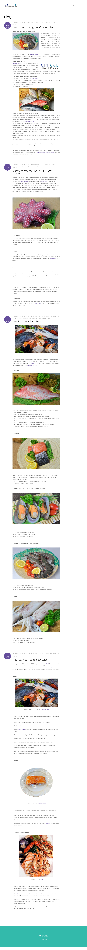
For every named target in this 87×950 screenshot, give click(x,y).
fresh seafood (44, 181)
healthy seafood (37, 303)
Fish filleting (37, 316)
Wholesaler (16, 167)
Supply (30, 166)
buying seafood (34, 363)
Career (68, 4)
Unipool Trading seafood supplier (46, 152)
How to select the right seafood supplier (33, 27)
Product (62, 4)
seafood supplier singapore (43, 22)
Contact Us (79, 4)
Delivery (28, 164)
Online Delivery (17, 318)
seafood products (33, 78)
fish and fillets (21, 729)
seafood (48, 823)
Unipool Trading (17, 63)
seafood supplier (34, 54)
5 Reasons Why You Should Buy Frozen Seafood (32, 172)
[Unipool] (11, 7)
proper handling (49, 667)
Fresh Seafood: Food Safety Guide (30, 659)
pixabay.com (45, 709)
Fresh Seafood (37, 164)
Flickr (41, 879)
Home (43, 4)
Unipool (35, 166)
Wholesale (50, 166)
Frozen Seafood (30, 22)
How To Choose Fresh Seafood (28, 321)
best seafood (53, 258)
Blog (73, 4)
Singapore (25, 166)
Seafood (20, 166)
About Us (50, 4)
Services (56, 4)
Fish (32, 164)
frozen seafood (24, 181)
